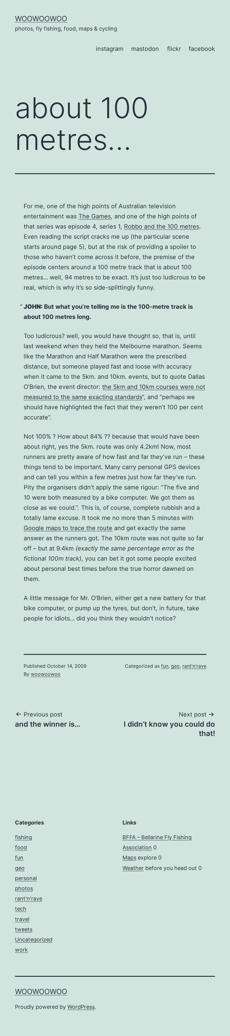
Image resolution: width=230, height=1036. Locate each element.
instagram (109, 48)
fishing (23, 837)
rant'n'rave (194, 666)
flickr (174, 48)
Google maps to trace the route (68, 528)
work (21, 950)
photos (24, 888)
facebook (202, 48)
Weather (133, 868)
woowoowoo (41, 18)
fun (164, 666)
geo (175, 666)
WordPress (81, 1007)
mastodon (145, 48)
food (21, 847)
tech (20, 909)
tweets (23, 929)
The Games (94, 216)
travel (22, 919)
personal (26, 878)
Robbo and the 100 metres (161, 226)
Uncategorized (33, 939)
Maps (129, 857)
